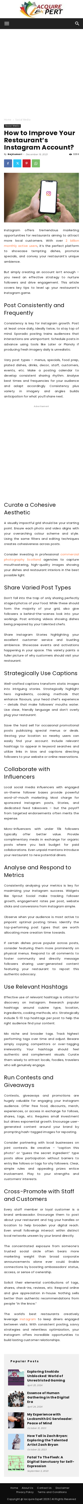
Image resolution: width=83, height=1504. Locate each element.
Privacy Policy (25, 1492)
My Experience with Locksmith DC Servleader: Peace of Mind (50, 1419)
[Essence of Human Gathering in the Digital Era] (16, 1399)
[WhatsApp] (36, 163)
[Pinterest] (27, 163)
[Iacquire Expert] (41, 9)
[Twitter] (17, 163)
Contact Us (44, 1488)
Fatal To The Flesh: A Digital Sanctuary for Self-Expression (50, 1461)
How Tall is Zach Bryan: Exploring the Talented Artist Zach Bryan (47, 1440)
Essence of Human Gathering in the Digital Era (48, 1397)
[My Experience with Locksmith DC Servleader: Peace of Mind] (16, 1420)
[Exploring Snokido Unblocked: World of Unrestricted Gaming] (16, 1377)
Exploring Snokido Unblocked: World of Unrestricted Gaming (46, 1376)
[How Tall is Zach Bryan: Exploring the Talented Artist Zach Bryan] (16, 1442)
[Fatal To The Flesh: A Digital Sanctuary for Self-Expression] (16, 1463)
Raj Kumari (15, 154)
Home (7, 119)
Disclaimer (62, 1488)
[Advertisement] (41, 72)
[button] (6, 23)
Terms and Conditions (52, 1492)
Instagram (28, 1319)
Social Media (22, 119)
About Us (27, 1488)
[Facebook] (8, 163)
